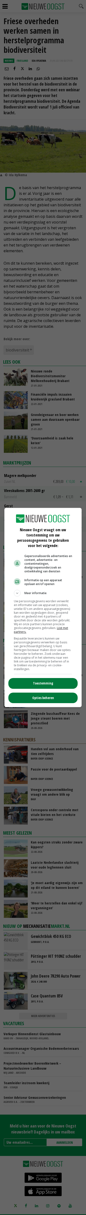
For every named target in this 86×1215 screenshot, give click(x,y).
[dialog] (43, 607)
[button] (43, 593)
